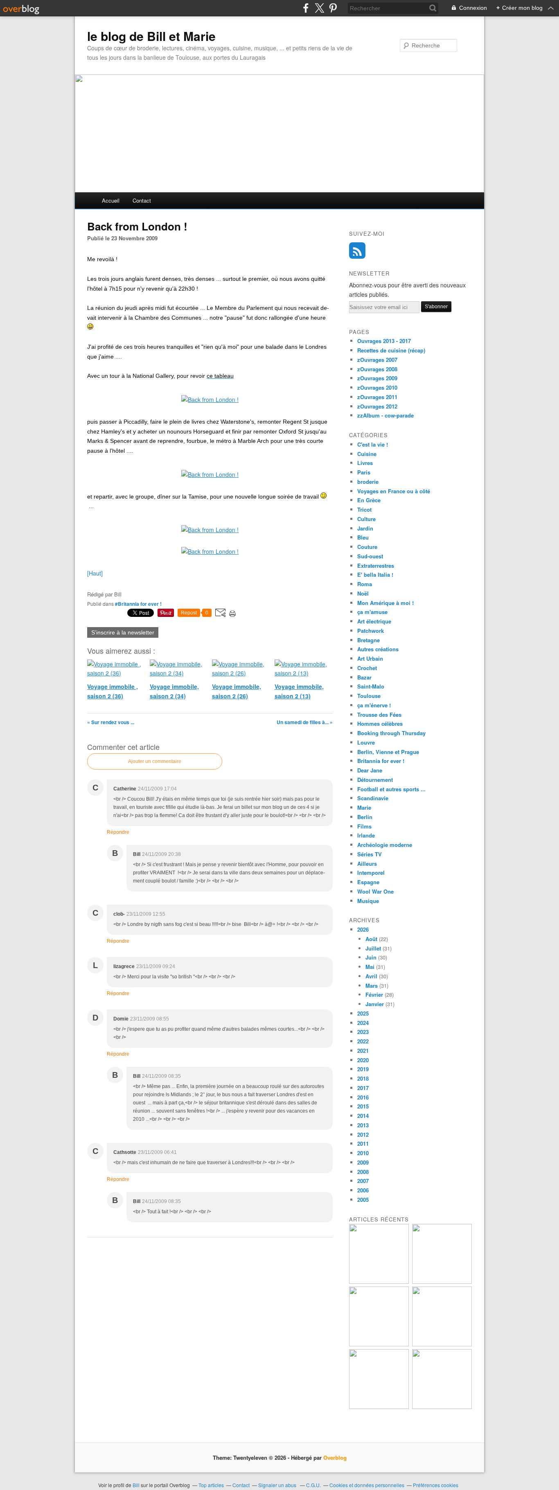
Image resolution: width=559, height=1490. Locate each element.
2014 (363, 1116)
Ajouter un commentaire (154, 761)
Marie (364, 807)
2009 (363, 1162)
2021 (363, 1050)
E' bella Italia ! (375, 574)
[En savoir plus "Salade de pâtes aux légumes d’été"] (379, 1344)
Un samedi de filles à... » (305, 722)
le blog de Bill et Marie (151, 36)
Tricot (364, 509)
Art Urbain (370, 658)
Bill (136, 1484)
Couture (367, 547)
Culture (366, 519)
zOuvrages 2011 (377, 397)
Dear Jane (369, 770)
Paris (363, 472)
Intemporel (371, 872)
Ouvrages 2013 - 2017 (384, 341)
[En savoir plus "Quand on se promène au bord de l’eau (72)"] (442, 1344)
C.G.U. (313, 1484)
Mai (369, 967)
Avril (371, 976)
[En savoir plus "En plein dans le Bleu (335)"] (379, 1407)
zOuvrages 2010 (377, 387)
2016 (363, 1097)
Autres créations (378, 649)
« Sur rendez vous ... (110, 722)
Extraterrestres (375, 565)
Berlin (364, 817)
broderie (368, 481)
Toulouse (369, 696)
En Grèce (369, 500)
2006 (363, 1190)
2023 (363, 1032)
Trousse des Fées (379, 714)
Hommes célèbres (380, 723)
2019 (363, 1069)
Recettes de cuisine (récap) (391, 350)
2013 (363, 1125)
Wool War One (375, 891)
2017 (363, 1088)
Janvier (374, 1004)
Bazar (364, 677)
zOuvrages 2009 (377, 378)
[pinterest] (333, 8)
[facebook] (306, 8)
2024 (363, 1023)
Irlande (366, 835)
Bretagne (368, 640)
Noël (363, 593)
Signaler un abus (278, 1484)
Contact (142, 200)
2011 (363, 1143)
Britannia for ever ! (380, 761)
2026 (363, 929)
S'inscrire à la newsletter (122, 632)
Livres (365, 463)
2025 (363, 1013)
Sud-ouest (370, 556)
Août (371, 939)
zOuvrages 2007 (377, 359)
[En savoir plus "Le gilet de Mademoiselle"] (442, 1281)
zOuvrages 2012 (377, 406)
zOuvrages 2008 (377, 369)
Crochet (367, 668)
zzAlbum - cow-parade (385, 415)
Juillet (373, 948)
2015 (363, 1106)
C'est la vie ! (372, 444)
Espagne (368, 882)
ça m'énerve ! (374, 705)
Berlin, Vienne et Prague (388, 752)
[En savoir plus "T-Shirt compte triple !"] (379, 1281)
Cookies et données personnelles (366, 1484)
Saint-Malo (370, 686)
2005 (363, 1199)
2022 (363, 1041)
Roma (364, 584)
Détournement (375, 779)
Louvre (366, 742)
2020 (363, 1060)
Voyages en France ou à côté (393, 491)
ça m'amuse (372, 612)
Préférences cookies (435, 1484)
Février (374, 994)
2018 (363, 1078)
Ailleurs (367, 863)
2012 (363, 1134)
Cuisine (366, 454)
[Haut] (95, 573)
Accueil (110, 200)
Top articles (211, 1484)
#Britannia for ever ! (138, 603)
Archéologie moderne (384, 845)
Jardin (365, 528)
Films (364, 826)
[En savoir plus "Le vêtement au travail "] (442, 1407)
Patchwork (370, 630)
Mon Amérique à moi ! (385, 603)
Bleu (363, 537)
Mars (371, 985)
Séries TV (369, 854)
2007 (363, 1181)
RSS (357, 250)
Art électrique (374, 621)
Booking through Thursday (391, 733)
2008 (363, 1172)
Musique (368, 901)
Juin (370, 957)
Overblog (335, 1457)
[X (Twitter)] (319, 8)
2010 (363, 1153)
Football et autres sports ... (391, 789)
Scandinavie (372, 798)
